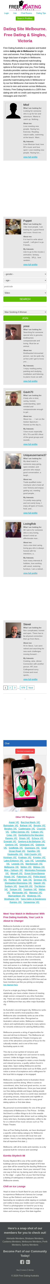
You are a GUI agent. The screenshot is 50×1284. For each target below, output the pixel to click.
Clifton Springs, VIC (20, 832)
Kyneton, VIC (39, 857)
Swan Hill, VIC (26, 886)
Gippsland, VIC (27, 845)
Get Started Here (10, 985)
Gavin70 (28, 392)
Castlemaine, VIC (27, 829)
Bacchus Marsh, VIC (30, 822)
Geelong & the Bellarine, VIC (31, 841)
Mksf (26, 104)
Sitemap (31, 1270)
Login (6, 13)
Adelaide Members (15, 1238)
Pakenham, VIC (24, 876)
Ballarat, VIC (26, 825)
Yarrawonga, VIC (31, 902)
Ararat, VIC (14, 822)
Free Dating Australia (29, 1276)
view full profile (30, 157)
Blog (18, 1270)
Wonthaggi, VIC (11, 899)
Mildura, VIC (39, 867)
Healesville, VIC (15, 854)
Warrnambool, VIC (16, 896)
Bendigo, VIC (10, 829)
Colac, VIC (12, 835)
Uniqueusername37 (34, 455)
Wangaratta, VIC (19, 892)
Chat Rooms (26, 13)
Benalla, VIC (40, 825)
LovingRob (29, 523)
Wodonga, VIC (34, 896)
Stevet (27, 624)
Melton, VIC (26, 867)
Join (15, 13)
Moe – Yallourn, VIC (13, 870)
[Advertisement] (25, 189)
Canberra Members (12, 1241)
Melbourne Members (31, 1241)
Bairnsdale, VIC (10, 825)
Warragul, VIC (35, 892)
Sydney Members (30, 1245)
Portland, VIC (15, 880)
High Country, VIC (32, 854)
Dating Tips (41, 13)
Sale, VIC (27, 880)
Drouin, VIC (24, 838)
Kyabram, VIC (24, 857)
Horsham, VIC (10, 857)
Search (25, 299)
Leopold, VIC (17, 864)
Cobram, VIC (37, 832)
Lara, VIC (29, 861)
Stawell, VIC (39, 883)
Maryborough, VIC (34, 864)
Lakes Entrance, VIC (13, 861)
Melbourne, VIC (11, 867)
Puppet (27, 220)
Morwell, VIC (17, 873)
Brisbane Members (34, 1238)
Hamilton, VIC (33, 851)
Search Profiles (24, 18)
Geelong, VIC (11, 845)
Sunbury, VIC (11, 886)
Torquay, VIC (16, 889)
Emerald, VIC (10, 841)
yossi (26, 326)
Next (31, 688)
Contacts (24, 1270)
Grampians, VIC (32, 848)
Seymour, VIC (40, 880)
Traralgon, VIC (30, 889)
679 (23, 688)
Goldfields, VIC (16, 848)
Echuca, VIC (38, 838)
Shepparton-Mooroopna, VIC (18, 883)
